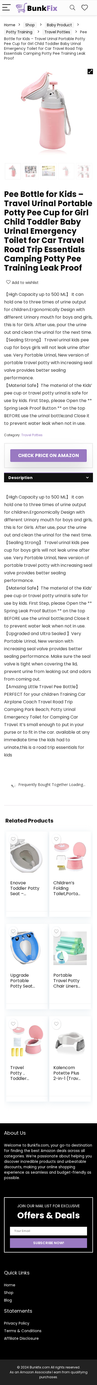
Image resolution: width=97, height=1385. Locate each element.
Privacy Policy (16, 1323)
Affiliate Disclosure (21, 1338)
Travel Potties (57, 32)
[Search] (72, 8)
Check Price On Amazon (48, 455)
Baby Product (59, 25)
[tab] (48, 478)
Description (20, 477)
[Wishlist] (84, 7)
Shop (30, 25)
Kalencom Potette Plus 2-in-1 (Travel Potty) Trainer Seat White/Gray (67, 1081)
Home (9, 25)
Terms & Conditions (22, 1331)
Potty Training (19, 32)
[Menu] (6, 8)
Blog (8, 1300)
